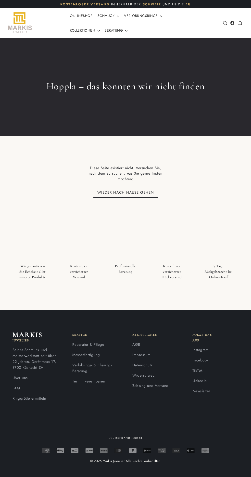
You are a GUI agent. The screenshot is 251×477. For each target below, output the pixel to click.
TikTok (197, 370)
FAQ (16, 388)
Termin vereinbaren (88, 381)
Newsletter (201, 391)
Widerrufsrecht (145, 375)
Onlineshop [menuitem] (81, 15)
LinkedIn (199, 380)
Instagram (200, 350)
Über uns (20, 378)
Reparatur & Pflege (88, 344)
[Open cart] (239, 23)
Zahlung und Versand (150, 385)
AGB (136, 344)
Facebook (200, 360)
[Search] (225, 23)
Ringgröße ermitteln (29, 398)
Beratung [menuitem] (114, 30)
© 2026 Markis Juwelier (107, 461)
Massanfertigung (86, 355)
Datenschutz (142, 365)
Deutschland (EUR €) (125, 438)
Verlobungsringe (141, 15)
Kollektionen (83, 30)
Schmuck (107, 15)
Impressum (141, 355)
